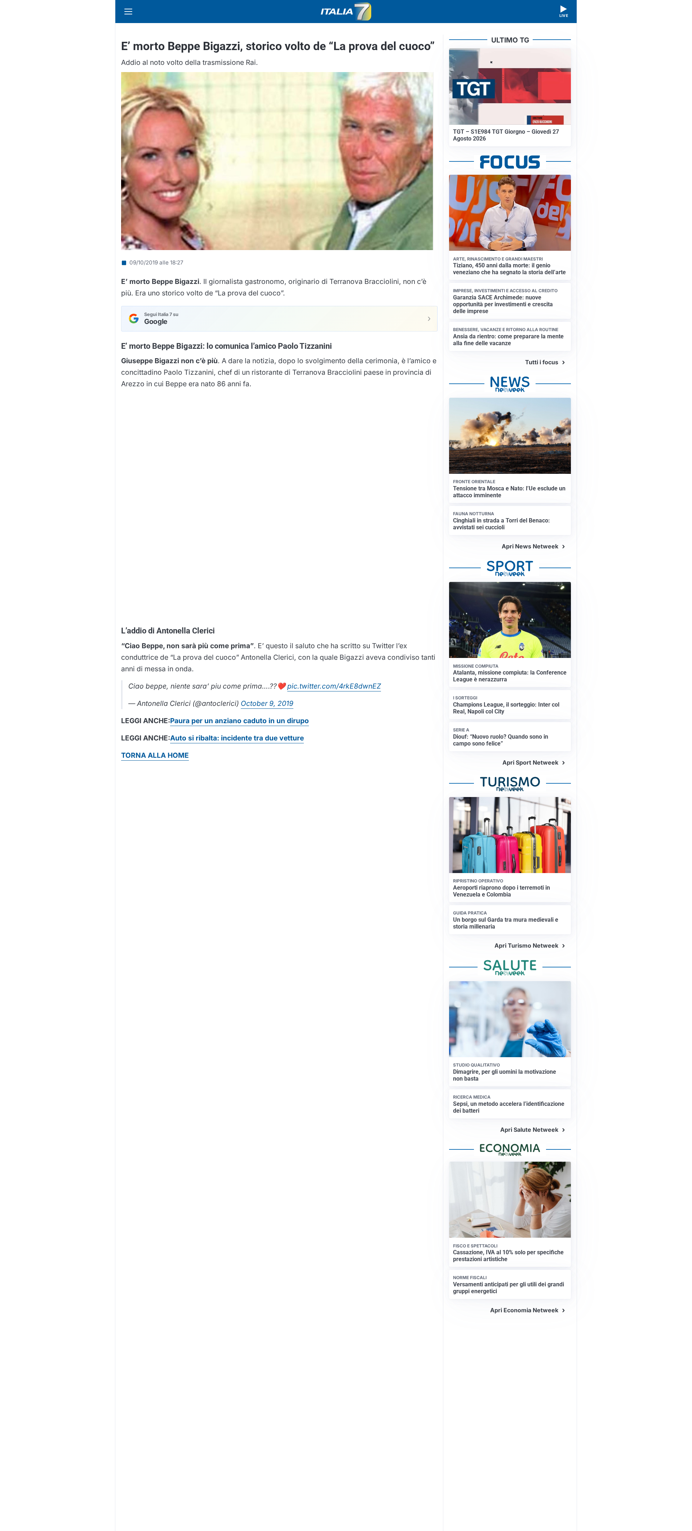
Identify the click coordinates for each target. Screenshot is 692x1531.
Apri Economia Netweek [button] (524, 1310)
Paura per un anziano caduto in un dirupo (239, 720)
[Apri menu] (128, 11)
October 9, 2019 (267, 703)
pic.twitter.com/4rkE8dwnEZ (334, 686)
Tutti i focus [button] (541, 362)
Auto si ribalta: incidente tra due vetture (237, 738)
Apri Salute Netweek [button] (529, 1129)
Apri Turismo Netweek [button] (526, 945)
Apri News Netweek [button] (530, 546)
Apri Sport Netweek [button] (530, 762)
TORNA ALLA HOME (155, 755)
